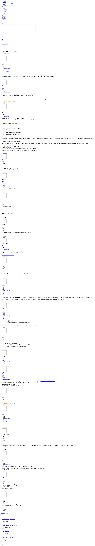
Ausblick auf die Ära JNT (6, 531)
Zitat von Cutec (5, 318)
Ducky (4, 526)
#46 (3, 207)
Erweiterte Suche (4, 41)
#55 (3, 400)
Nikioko (9, 151)
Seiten (2, 40)
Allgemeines (4, 534)
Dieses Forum (3, 36)
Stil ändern (2, 541)
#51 (3, 316)
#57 (3, 441)
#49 (3, 271)
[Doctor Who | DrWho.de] (25, 31)
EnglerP (4, 520)
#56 (3, 419)
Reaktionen (3, 88)
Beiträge (3, 64)
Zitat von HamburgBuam (6, 71)
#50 (3, 291)
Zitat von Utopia (5, 293)
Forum (2, 37)
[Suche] (0, 32)
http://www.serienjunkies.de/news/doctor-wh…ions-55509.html (47, 381)
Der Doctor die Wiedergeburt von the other (8, 537)
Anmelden (7, 513)
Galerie (2, 38)
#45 (3, 187)
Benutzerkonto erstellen (3, 513)
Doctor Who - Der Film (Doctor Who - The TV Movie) (10, 525)
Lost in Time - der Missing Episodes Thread (8, 519)
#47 (3, 230)
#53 (3, 362)
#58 (3, 465)
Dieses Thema (3, 35)
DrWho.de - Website (4, 39)
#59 (3, 483)
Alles (2, 34)
